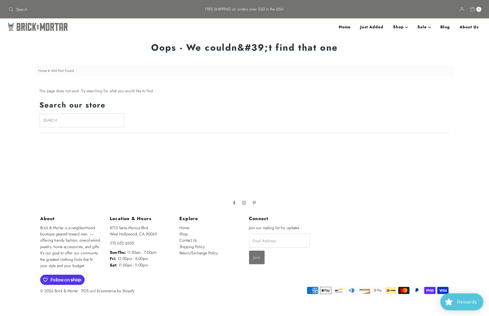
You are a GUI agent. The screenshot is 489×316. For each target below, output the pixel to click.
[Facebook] (234, 202)
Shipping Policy (192, 247)
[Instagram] (244, 202)
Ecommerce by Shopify (115, 291)
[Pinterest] (254, 202)
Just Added (371, 27)
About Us (469, 27)
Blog (445, 27)
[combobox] (84, 9)
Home (345, 27)
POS (85, 291)
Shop (399, 27)
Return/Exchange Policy (198, 253)
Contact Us (188, 240)
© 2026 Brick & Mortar (59, 291)
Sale (422, 27)
